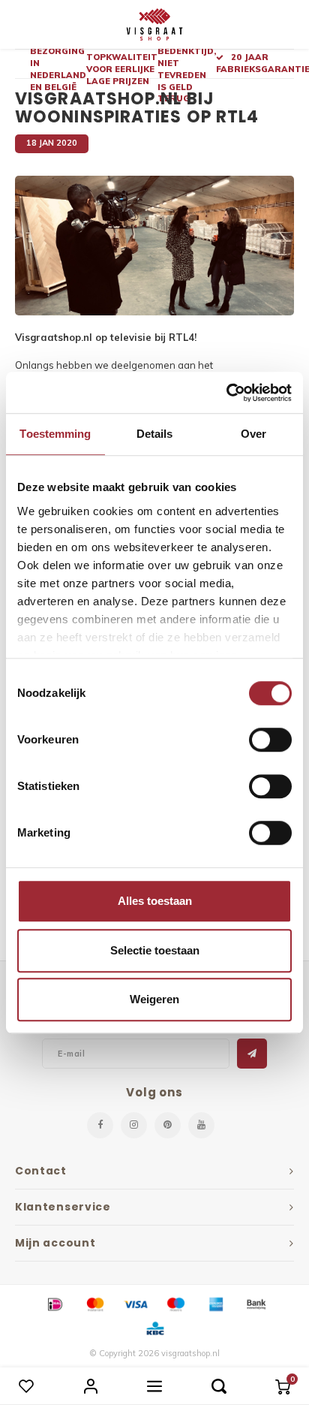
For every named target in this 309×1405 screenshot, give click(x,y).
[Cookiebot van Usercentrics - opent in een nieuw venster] (226, 393)
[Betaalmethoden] (54, 1303)
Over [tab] (253, 433)
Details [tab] (154, 433)
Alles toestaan (155, 900)
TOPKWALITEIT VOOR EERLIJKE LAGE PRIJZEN (122, 69)
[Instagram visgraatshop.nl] (134, 1125)
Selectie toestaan (155, 950)
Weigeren (154, 999)
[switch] (270, 740)
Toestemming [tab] (55, 433)
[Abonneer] (252, 1054)
